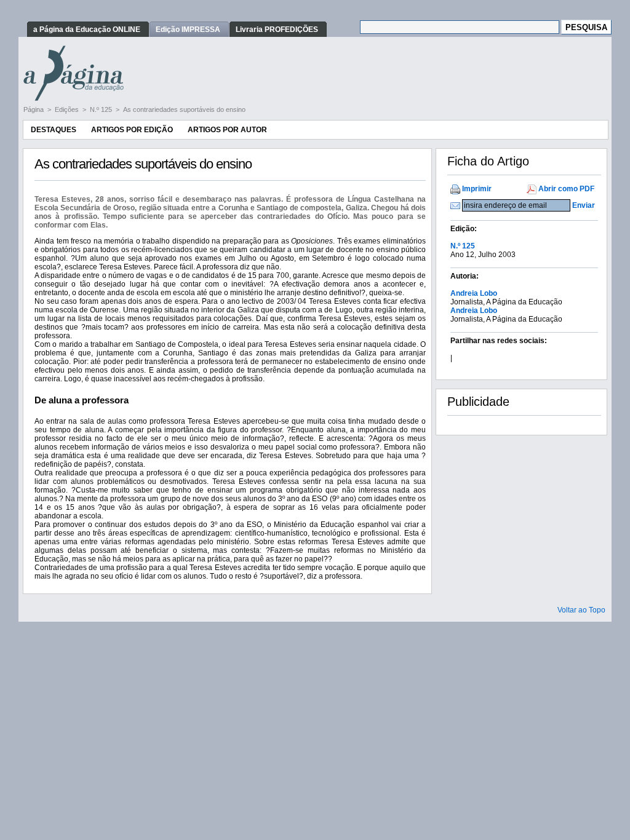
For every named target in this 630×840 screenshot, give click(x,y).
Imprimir (477, 188)
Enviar (583, 205)
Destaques (53, 129)
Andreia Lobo (473, 293)
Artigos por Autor (227, 129)
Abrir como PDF (566, 188)
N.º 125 (102, 109)
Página (34, 109)
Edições (68, 109)
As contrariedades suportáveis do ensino (184, 109)
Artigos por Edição (132, 129)
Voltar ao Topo (581, 610)
